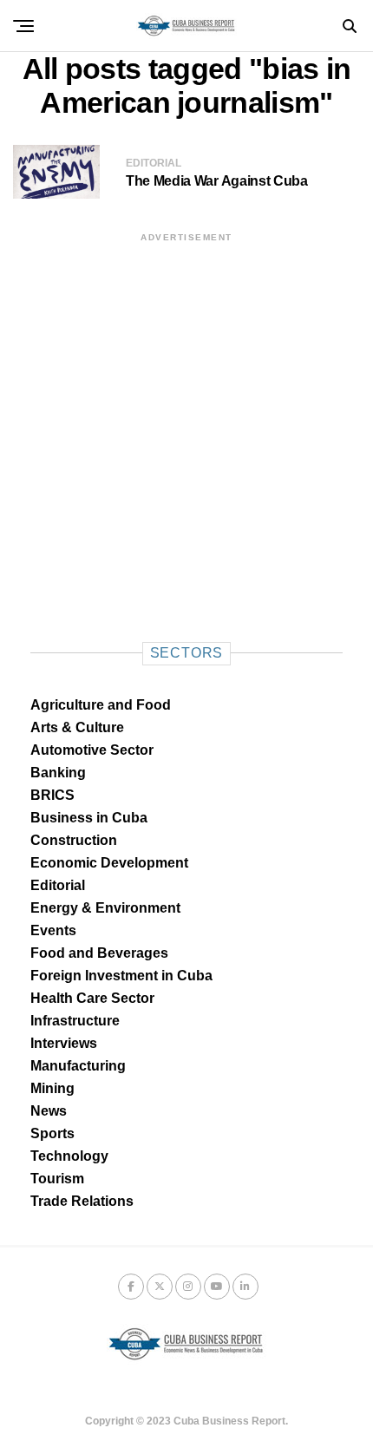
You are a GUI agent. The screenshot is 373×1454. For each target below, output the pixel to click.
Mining (52, 1088)
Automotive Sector (92, 750)
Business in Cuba (88, 817)
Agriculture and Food (100, 705)
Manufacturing (78, 1065)
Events (53, 930)
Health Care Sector (92, 998)
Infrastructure (75, 1020)
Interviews (63, 1043)
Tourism (57, 1178)
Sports (52, 1133)
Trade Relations (82, 1201)
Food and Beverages (99, 953)
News (48, 1111)
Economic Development (109, 862)
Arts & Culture (77, 727)
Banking (58, 772)
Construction (73, 840)
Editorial (57, 885)
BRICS (52, 795)
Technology (69, 1156)
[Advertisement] (186, 431)
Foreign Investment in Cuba (121, 975)
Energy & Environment (105, 908)
